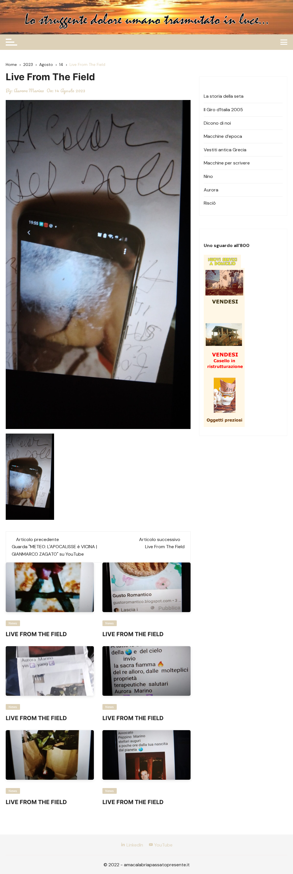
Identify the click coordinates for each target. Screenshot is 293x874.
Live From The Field (165, 547)
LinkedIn (134, 845)
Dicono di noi (217, 123)
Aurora (211, 190)
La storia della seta (223, 96)
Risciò (210, 203)
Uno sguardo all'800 (227, 245)
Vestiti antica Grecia (225, 150)
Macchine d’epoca (223, 136)
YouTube (163, 845)
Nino (208, 176)
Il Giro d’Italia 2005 (223, 110)
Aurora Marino (29, 90)
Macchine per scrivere (227, 163)
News (13, 623)
